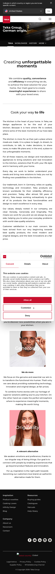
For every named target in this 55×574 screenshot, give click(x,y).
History (33, 43)
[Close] (51, 3)
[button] (23, 11)
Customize (26, 308)
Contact (6, 531)
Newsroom (8, 527)
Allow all (27, 300)
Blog (5, 511)
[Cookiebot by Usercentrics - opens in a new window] (40, 256)
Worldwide (21, 43)
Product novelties (10, 499)
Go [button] (48, 11)
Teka (10, 43)
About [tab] (45, 264)
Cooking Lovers (9, 503)
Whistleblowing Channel (34, 565)
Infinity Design (9, 507)
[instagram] (44, 540)
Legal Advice (12, 562)
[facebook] (29, 540)
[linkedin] (39, 540)
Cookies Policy (40, 562)
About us (7, 523)
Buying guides (34, 499)
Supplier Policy (16, 565)
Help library (33, 511)
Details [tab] (27, 264)
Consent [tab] (10, 264)
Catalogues (33, 503)
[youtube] (34, 540)
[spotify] (49, 540)
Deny (27, 315)
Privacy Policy (25, 562)
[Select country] (45, 19)
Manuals (31, 507)
